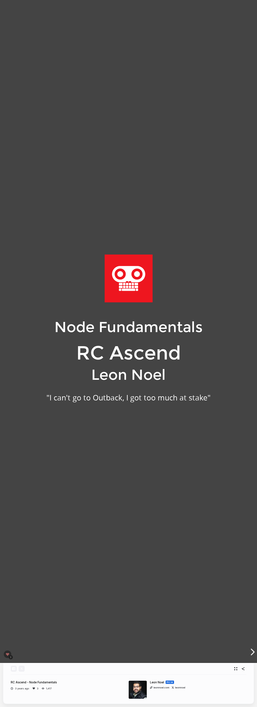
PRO (169, 682)
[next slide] (253, 652)
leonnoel (180, 687)
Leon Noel (157, 682)
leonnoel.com (161, 687)
